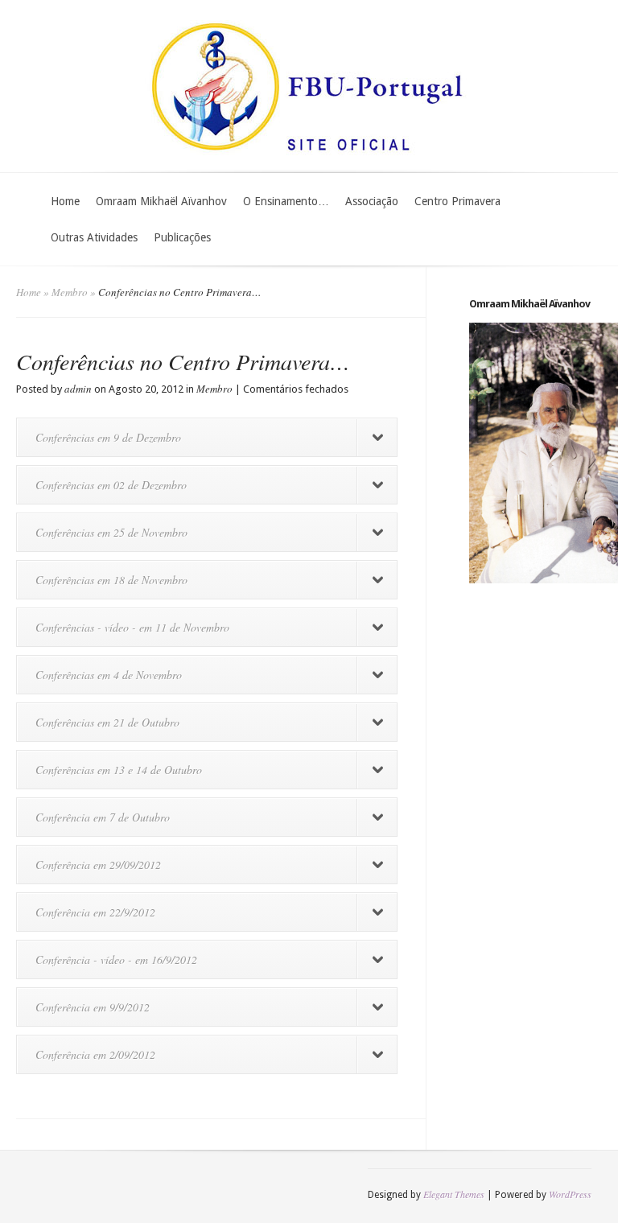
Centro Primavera (457, 201)
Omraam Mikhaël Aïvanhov (161, 201)
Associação (371, 201)
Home (65, 201)
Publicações (182, 237)
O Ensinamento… (286, 201)
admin (78, 388)
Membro (70, 292)
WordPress (570, 1194)
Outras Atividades (94, 237)
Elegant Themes (453, 1194)
